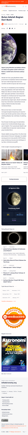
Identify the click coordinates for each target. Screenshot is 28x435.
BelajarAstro (5, 416)
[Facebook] (5, 393)
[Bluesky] (11, 391)
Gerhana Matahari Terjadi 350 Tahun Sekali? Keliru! (13, 281)
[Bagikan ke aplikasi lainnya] (15, 28)
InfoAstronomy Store (7, 414)
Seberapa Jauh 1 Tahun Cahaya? (12, 267)
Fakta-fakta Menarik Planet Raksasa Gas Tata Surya (14, 261)
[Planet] (11, 258)
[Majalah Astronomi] (13, 10)
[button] (23, 6)
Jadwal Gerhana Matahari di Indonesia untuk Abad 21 (14, 249)
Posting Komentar (14, 179)
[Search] (26, 6)
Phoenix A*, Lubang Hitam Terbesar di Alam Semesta (14, 273)
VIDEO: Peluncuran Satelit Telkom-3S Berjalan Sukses (11, 163)
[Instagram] (3, 391)
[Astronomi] (11, 265)
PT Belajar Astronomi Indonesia (17, 431)
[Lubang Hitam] (12, 270)
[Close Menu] (26, 2)
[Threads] (19, 391)
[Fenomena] (12, 247)
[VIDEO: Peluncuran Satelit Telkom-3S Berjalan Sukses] (11, 154)
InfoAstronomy (5, 412)
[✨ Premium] (4, 10)
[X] (7, 391)
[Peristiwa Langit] (22, 10)
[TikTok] (15, 391)
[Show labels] (8, 301)
